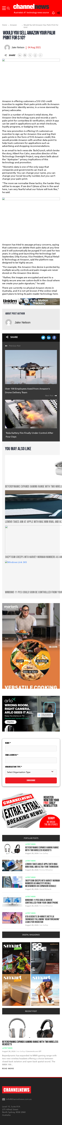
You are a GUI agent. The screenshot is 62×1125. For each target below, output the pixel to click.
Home (4, 25)
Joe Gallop (44, 853)
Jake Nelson (22, 322)
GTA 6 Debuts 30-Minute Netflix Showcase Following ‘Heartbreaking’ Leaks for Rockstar (42, 919)
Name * (8, 743)
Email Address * (11, 755)
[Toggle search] (8, 8)
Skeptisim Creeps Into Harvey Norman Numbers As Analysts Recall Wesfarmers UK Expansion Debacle (42, 883)
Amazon (13, 25)
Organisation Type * (13, 767)
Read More (8, 1068)
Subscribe (31, 780)
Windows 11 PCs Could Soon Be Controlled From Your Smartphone (41, 901)
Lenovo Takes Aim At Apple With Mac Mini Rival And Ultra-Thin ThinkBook (42, 865)
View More (8, 943)
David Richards (45, 889)
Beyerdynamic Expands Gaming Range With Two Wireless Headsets (42, 849)
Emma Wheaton (46, 870)
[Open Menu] (4, 8)
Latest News (30, 844)
